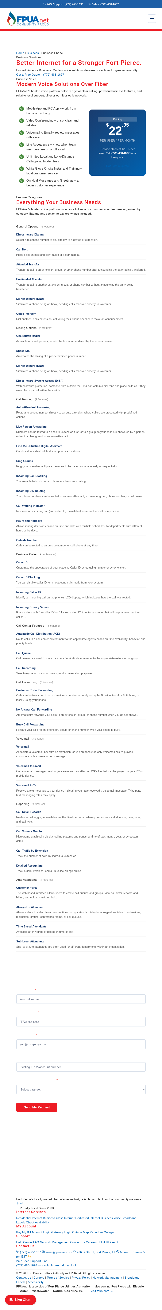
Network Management (54, 1242)
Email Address (26, 1035)
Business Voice (111, 1218)
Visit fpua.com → (101, 1291)
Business (33, 53)
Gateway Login (61, 1232)
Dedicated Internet (88, 1218)
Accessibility (35, 1282)
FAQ (36, 1242)
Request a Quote (117, 165)
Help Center (24, 1242)
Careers (91, 1242)
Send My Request (37, 1107)
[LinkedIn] (21, 1203)
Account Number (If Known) (34, 1057)
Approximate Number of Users (37, 1080)
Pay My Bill (23, 1232)
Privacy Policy (81, 1277)
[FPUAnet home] (30, 19)
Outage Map (80, 1232)
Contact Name (26, 990)
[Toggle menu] (152, 18)
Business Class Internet (58, 1218)
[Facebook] (18, 1203)
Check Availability (37, 1222)
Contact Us (77, 1242)
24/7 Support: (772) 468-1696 (65, 4)
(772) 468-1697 (105, 4)
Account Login (40, 1232)
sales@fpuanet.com (59, 1252)
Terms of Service (58, 1277)
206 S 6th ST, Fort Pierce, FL (96, 1252)
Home (20, 53)
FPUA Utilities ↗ (108, 1242)
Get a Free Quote (28, 74)
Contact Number (27, 1012)
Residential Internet (29, 1218)
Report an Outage (102, 1232)
